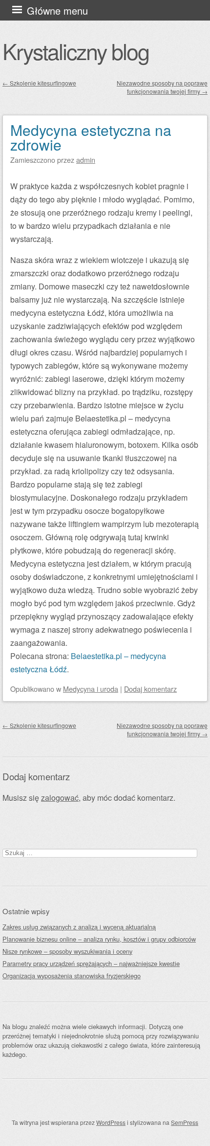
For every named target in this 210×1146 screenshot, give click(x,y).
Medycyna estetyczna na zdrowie (90, 137)
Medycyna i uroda (90, 688)
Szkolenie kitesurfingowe (39, 83)
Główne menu (57, 10)
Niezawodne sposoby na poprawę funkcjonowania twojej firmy (162, 87)
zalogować (60, 797)
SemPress (184, 1122)
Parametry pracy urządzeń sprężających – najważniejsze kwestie (91, 963)
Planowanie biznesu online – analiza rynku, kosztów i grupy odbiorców (99, 939)
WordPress (111, 1122)
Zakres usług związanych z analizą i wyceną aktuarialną (79, 926)
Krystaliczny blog (75, 50)
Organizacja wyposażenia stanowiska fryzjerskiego (71, 975)
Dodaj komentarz (150, 688)
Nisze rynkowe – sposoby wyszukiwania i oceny (67, 951)
